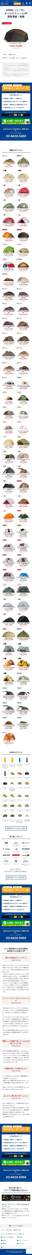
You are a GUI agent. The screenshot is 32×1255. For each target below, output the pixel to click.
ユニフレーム (6, 857)
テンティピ (25, 857)
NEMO (16, 857)
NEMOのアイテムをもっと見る (16, 828)
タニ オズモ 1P (27, 787)
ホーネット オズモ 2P (12, 800)
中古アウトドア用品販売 (8, 1237)
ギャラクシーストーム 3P (12, 821)
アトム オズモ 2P (27, 810)
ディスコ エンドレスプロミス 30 (19, 765)
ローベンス (16, 864)
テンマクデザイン (16, 851)
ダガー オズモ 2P (12, 810)
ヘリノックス (6, 851)
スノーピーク (26, 845)
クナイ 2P (20, 777)
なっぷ (3, 1247)
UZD (3, 1204)
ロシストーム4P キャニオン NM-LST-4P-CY (19, 821)
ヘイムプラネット (16, 845)
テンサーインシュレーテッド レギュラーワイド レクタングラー (5, 766)
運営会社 (4, 1240)
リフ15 (5, 777)
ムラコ (6, 845)
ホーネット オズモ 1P (5, 800)
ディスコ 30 (26, 764)
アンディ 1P (19, 800)
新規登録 (23, 4)
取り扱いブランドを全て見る (17, 877)
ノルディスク (6, 864)
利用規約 (4, 1243)
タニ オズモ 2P (19, 787)
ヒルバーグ (25, 851)
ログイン (26, 4)
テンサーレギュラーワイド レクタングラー (12, 765)
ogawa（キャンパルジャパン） (26, 865)
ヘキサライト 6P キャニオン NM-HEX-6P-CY (12, 789)
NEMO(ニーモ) (12, 54)
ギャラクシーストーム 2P (5, 821)
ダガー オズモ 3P (20, 810)
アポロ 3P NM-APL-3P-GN (27, 821)
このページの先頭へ (17, 1226)
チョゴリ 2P (12, 777)
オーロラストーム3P (27, 778)
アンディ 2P (27, 800)
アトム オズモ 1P (5, 810)
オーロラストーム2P (5, 788)
